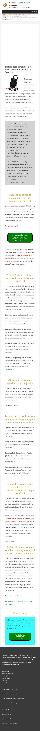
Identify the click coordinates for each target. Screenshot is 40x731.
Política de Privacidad (7, 673)
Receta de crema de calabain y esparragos (13, 698)
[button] (33, 12)
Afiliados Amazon (6, 678)
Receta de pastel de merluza (9, 689)
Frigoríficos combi (6, 718)
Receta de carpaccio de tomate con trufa (12, 694)
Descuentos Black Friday (8, 709)
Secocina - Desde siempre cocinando (19, 3)
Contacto (4, 680)
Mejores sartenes (6, 714)
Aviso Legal (5, 676)
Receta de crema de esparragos (10, 703)
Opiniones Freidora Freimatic (9, 723)
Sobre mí (4, 682)
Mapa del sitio (5, 671)
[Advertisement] (20, 44)
